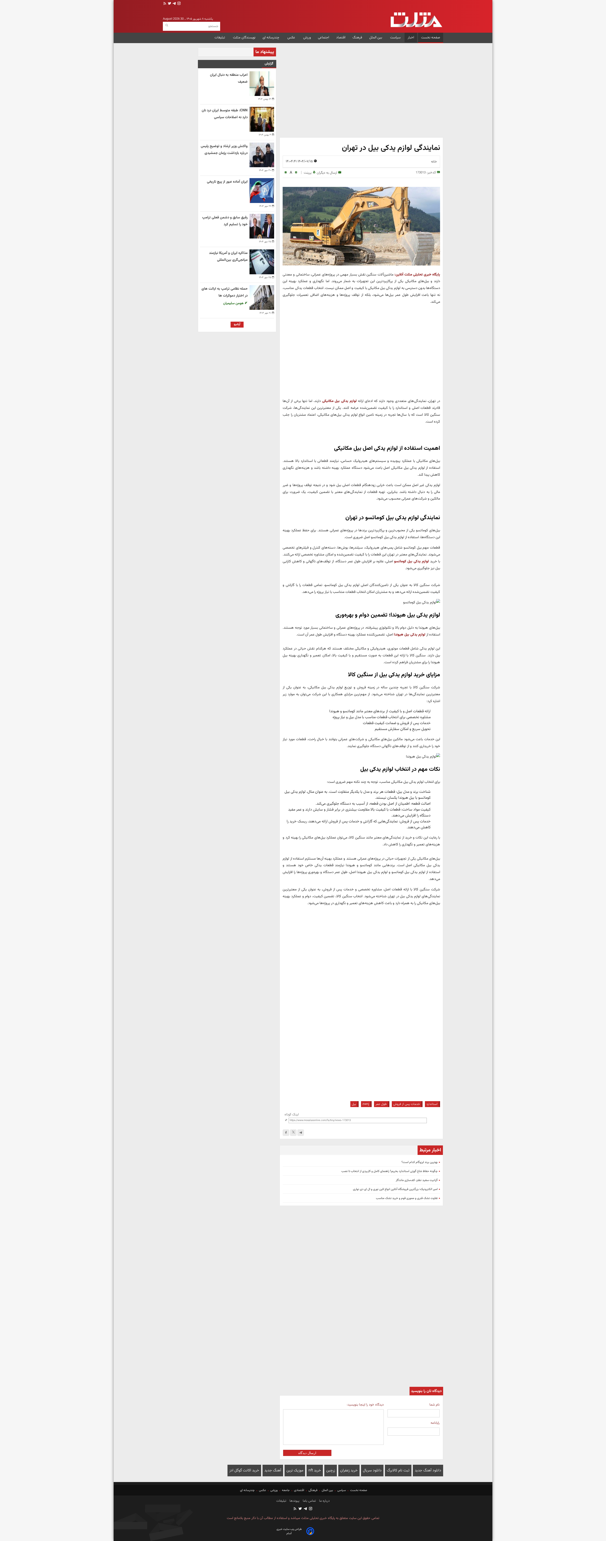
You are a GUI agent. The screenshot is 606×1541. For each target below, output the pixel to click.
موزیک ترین (294, 1470)
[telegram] (173, 4)
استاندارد (431, 1104)
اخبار (411, 37)
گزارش (269, 63)
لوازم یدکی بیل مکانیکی (339, 401)
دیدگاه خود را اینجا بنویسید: (365, 1404)
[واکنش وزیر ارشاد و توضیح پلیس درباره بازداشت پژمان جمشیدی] (262, 155)
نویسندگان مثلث (244, 37)
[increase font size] (296, 173)
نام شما (434, 1404)
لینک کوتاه (292, 1114)
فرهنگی (313, 1490)
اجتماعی (323, 37)
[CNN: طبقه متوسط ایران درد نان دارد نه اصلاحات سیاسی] (262, 119)
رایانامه (435, 1423)
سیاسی (342, 1490)
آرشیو (237, 324)
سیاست (395, 37)
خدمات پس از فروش (406, 1104)
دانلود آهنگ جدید (428, 1470)
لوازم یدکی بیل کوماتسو (411, 561)
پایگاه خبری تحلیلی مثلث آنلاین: (417, 274)
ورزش (307, 37)
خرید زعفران (349, 1470)
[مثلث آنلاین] (416, 19)
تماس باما (309, 1501)
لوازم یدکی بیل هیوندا (409, 634)
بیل (354, 1104)
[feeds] (165, 4)
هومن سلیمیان (234, 303)
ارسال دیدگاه (307, 1453)
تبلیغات (220, 37)
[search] (166, 25)
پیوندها (294, 1501)
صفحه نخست (430, 37)
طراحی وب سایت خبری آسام (289, 1531)
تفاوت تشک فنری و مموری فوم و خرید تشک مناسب (407, 1198)
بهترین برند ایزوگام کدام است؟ (419, 1162)
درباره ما (324, 1501)
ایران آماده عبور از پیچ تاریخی (227, 182)
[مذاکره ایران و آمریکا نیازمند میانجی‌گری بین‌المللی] (262, 261)
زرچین (330, 1470)
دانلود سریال (372, 1470)
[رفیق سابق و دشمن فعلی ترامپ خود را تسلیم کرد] (262, 226)
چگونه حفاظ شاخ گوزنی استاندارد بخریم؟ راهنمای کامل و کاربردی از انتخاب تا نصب (389, 1171)
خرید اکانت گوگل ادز (244, 1470)
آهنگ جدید (272, 1470)
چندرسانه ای (271, 37)
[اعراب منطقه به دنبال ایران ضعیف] (262, 83)
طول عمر (381, 1104)
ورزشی (274, 1490)
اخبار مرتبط (430, 1150)
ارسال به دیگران (327, 173)
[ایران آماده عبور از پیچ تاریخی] (262, 190)
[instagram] (178, 4)
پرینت (307, 173)
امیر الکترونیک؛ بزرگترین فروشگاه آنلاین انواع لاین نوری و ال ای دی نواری (395, 1189)
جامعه (285, 1490)
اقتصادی (299, 1490)
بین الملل (376, 37)
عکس (291, 37)
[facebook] (286, 1132)
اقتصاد (340, 37)
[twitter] (169, 4)
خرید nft (314, 1470)
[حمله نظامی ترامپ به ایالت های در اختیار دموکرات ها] (262, 297)
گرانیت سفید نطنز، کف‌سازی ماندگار (417, 1180)
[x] (293, 1132)
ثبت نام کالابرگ (398, 1470)
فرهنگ (357, 37)
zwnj (365, 1104)
